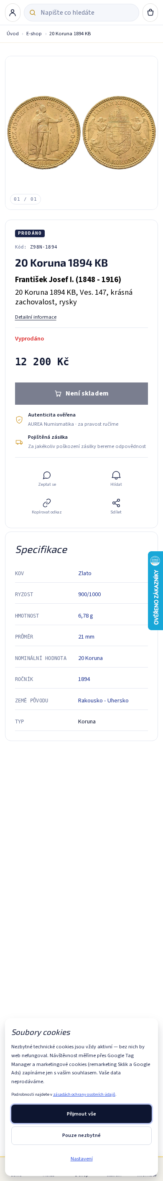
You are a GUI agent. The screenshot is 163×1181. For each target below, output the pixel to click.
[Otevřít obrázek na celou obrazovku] (81, 132)
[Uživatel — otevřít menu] (13, 12)
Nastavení (82, 1159)
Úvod (13, 33)
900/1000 (89, 594)
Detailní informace (35, 317)
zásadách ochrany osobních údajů (84, 1094)
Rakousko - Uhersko (103, 700)
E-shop (34, 33)
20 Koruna (90, 658)
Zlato (85, 573)
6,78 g (85, 615)
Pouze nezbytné (81, 1135)
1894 (84, 679)
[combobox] (87, 12)
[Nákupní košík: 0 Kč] (150, 12)
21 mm (86, 636)
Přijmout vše (81, 1114)
